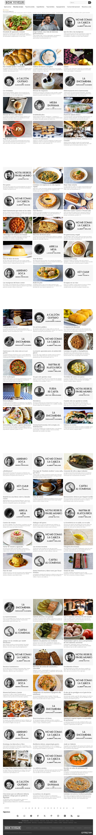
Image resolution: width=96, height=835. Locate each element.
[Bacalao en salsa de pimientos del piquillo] (78, 758)
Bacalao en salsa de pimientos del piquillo (75, 769)
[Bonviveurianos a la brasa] (48, 708)
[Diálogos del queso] (48, 513)
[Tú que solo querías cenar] (48, 367)
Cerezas (71, 820)
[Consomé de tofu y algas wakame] (78, 461)
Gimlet (66, 67)
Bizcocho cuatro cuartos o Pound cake (77, 211)
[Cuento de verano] (17, 513)
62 (60, 808)
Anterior (6, 808)
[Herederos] (48, 391)
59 (51, 808)
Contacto (79, 827)
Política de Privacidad (57, 827)
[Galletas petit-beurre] (17, 317)
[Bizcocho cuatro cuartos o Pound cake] (78, 201)
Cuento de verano (9, 523)
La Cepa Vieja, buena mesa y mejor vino (17, 768)
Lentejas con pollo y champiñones (76, 351)
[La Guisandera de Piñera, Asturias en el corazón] (78, 129)
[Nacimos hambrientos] (17, 657)
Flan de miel (7, 571)
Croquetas (40, 822)
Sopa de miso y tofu (10, 139)
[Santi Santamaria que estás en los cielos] (17, 201)
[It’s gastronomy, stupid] (78, 225)
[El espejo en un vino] (78, 273)
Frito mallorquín (9, 377)
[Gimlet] (78, 57)
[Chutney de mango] (78, 249)
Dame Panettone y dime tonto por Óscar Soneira (47, 571)
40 (35, 808)
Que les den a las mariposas (73, 32)
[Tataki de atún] (78, 561)
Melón (56, 820)
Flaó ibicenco (37, 211)
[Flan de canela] (48, 487)
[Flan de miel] (17, 561)
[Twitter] (44, 816)
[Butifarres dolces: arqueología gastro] (48, 734)
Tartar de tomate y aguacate (13, 547)
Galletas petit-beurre (10, 327)
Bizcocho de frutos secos (41, 235)
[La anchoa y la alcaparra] (48, 784)
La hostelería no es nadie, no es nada (77, 523)
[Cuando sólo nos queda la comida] (78, 391)
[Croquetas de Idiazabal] (78, 317)
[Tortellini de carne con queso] (78, 367)
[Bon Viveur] (15, 2)
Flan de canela (38, 497)
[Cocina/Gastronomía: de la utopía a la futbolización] (48, 415)
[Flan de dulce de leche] (17, 249)
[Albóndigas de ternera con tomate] (17, 225)
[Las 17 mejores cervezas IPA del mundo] (78, 607)
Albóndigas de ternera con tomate (15, 235)
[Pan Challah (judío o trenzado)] (17, 57)
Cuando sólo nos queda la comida (76, 401)
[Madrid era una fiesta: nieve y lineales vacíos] (17, 487)
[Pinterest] (51, 816)
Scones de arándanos (40, 139)
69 (73, 808)
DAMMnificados (38, 115)
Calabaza (55, 822)
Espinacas (70, 822)
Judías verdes (61, 820)
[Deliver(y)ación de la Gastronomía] (78, 81)
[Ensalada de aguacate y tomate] (17, 22)
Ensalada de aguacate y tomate (14, 32)
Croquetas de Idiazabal (72, 327)
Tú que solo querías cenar (42, 377)
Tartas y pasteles (27, 822)
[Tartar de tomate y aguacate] (17, 537)
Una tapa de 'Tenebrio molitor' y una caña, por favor (48, 472)
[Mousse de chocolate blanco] (17, 105)
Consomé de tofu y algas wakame (75, 471)
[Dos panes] (17, 175)
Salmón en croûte (70, 425)
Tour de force (38, 259)
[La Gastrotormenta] (17, 607)
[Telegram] (31, 816)
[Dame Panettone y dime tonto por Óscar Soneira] (48, 561)
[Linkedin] (65, 816)
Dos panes (6, 185)
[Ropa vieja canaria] (78, 175)
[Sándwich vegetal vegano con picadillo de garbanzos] (78, 708)
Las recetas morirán (40, 547)
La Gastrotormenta (9, 617)
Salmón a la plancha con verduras (45, 641)
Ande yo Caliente (70, 744)
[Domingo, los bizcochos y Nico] (17, 734)
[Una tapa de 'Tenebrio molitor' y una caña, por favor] (48, 461)
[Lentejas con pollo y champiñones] (78, 341)
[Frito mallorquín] (17, 367)
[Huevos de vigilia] (17, 708)
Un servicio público (40, 327)
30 (32, 808)
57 (44, 808)
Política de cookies (69, 827)
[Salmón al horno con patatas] (48, 607)
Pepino (52, 820)
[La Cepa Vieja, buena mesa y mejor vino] (17, 758)
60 (54, 808)
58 (48, 808)
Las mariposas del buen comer (14, 283)
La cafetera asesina (39, 768)
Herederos (36, 401)
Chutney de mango (70, 259)
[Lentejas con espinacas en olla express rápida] (48, 175)
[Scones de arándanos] (48, 129)
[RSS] (71, 816)
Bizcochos (34, 822)
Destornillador (8, 401)
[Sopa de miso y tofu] (17, 129)
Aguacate (65, 822)
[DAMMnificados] (48, 105)
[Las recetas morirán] (48, 537)
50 (38, 808)
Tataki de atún (69, 571)
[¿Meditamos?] (17, 461)
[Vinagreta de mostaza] (78, 537)
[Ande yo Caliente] (78, 734)
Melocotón (42, 820)
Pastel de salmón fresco (72, 115)
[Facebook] (38, 816)
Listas (75, 822)
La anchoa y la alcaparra (41, 794)
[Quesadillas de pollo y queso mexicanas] (17, 415)
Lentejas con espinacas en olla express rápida (46, 186)
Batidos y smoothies (34, 820)
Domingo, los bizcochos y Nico (14, 744)
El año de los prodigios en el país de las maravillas (77, 693)
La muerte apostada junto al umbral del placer (47, 352)
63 (63, 808)
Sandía (67, 820)
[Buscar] (89, 2)
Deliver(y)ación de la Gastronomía (76, 91)
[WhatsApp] (24, 816)
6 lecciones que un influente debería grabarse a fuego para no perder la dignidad (16, 795)
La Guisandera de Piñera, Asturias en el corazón (78, 139)
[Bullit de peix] (48, 273)
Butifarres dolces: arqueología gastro (46, 744)
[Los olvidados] (17, 81)
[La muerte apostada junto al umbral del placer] (48, 341)
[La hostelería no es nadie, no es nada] (78, 513)
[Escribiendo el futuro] (78, 657)
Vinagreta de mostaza (71, 547)
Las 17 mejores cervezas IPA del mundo (78, 617)
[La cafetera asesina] (48, 758)
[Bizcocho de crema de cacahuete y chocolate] (48, 657)
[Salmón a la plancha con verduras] (48, 631)
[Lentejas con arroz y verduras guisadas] (78, 784)
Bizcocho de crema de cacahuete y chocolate (45, 667)
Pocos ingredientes (48, 822)
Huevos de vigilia (9, 718)
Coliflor (60, 822)
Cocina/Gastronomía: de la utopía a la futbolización (46, 426)
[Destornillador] (17, 391)
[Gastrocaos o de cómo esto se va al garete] (17, 341)
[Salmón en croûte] (78, 415)
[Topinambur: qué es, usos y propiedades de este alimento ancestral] (78, 631)
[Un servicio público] (48, 317)
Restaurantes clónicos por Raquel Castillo (78, 497)
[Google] (17, 816)
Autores (36, 827)
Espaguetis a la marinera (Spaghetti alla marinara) (47, 693)
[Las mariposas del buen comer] (17, 273)
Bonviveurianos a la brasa (42, 718)
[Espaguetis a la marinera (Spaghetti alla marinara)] (48, 683)
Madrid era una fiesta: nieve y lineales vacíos (16, 498)
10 (25, 808)
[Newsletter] (78, 816)
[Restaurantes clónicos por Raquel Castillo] (78, 487)
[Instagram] (58, 816)
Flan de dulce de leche (11, 259)
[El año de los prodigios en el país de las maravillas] (78, 683)
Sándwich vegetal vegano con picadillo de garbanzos (77, 719)
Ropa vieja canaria (70, 185)
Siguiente (89, 808)
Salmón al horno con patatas (43, 617)
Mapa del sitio (87, 827)
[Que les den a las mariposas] (78, 22)
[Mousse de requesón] (48, 81)
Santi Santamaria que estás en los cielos (17, 211)
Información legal (44, 827)
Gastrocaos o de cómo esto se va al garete (15, 352)
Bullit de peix (37, 283)
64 (66, 808)
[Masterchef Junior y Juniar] (17, 683)
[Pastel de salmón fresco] (78, 105)
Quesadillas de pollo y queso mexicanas (17, 425)
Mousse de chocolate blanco (13, 115)
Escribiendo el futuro (71, 667)
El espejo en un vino (71, 283)
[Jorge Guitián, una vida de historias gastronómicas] (48, 22)
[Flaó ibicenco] (48, 201)
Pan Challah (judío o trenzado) (14, 67)
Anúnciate (28, 827)
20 (29, 808)
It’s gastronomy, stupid (72, 235)
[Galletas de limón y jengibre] (48, 57)
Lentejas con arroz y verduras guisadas (78, 794)
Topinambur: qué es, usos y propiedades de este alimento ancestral (78, 641)
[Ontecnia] (86, 833)
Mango (47, 820)
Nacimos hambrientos (11, 667)
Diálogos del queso (39, 523)
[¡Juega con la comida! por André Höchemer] (17, 631)
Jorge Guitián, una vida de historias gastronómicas (45, 33)
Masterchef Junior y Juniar (12, 692)
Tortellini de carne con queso (74, 377)
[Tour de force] (48, 249)
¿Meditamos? (7, 471)
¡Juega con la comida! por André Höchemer (14, 641)
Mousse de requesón (40, 91)
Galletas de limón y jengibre (43, 67)
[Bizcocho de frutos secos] (48, 225)
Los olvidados (8, 91)
